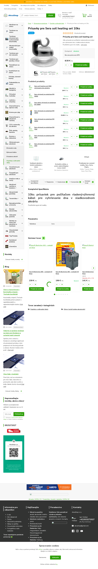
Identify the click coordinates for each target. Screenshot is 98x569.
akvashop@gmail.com (82, 526)
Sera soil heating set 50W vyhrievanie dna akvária (42, 87)
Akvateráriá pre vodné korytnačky (14, 47)
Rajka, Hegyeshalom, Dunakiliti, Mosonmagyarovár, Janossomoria (38, 530)
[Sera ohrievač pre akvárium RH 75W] (31, 129)
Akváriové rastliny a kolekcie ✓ (12, 186)
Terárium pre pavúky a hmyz (14, 60)
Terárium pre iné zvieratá (13, 54)
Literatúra (13, 246)
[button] (54, 294)
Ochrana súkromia (30, 9)
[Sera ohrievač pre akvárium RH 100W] (31, 120)
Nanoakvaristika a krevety (15, 204)
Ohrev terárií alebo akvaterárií (74, 309)
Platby (50, 5)
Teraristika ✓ (14, 198)
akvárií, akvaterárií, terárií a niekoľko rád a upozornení (38, 514)
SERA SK (66, 499)
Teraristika (16, 286)
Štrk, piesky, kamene (13, 131)
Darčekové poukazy (12, 241)
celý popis (84, 45)
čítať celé (11, 350)
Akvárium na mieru (13, 25)
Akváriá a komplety (12, 89)
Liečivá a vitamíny (12, 101)
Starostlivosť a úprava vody (14, 107)
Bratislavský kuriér (36, 524)
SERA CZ (38, 499)
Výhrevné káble (11, 152)
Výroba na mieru (18, 327)
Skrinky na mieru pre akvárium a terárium (13, 223)
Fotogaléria (14, 5)
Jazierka (59, 499)
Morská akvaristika (13, 210)
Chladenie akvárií (12, 156)
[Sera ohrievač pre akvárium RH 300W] (31, 96)
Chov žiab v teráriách (10, 374)
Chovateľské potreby (13, 231)
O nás (20, 9)
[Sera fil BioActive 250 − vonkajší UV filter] (67, 256)
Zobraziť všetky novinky (12, 259)
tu (56, 564)
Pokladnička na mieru (14, 83)
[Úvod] (11, 15)
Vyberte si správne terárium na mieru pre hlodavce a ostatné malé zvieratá (13, 333)
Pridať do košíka (81, 65)
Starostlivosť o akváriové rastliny (14, 118)
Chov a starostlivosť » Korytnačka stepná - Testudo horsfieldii (11, 292)
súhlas (40, 549)
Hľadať (50, 15)
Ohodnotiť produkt (79, 33)
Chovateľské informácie (14, 526)
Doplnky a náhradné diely (13, 162)
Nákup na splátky (12, 524)
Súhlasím (55, 557)
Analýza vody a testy (14, 179)
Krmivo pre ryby (14, 112)
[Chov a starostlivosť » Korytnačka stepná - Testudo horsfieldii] (13, 277)
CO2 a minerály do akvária (14, 125)
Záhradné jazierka (12, 216)
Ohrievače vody (11, 148)
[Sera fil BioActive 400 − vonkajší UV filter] (41, 256)
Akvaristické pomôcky (13, 193)
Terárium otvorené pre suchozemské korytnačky (14, 39)
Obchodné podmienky (10, 9)
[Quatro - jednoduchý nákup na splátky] (49, 487)
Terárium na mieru (13, 31)
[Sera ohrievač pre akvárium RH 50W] (31, 137)
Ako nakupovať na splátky (27, 5)
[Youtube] (82, 532)
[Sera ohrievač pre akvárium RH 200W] (31, 112)
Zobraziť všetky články (12, 391)
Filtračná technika (12, 95)
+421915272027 (68, 16)
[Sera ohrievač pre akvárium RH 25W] (31, 145)
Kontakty (6, 5)
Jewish (53, 499)
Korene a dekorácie (12, 137)
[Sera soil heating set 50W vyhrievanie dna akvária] (31, 87)
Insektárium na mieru (14, 71)
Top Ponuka (13, 236)
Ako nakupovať (41, 5)
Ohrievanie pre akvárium (14, 143)
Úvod (29, 23)
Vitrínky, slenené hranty (14, 77)
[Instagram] (78, 532)
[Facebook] (74, 532)
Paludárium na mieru (14, 66)
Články (39, 9)
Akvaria (31, 499)
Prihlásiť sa (19, 414)
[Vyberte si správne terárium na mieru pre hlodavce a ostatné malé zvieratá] (13, 318)
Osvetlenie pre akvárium (14, 168)
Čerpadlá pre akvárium (13, 173)
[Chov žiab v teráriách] (13, 362)
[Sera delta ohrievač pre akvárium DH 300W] (31, 104)
